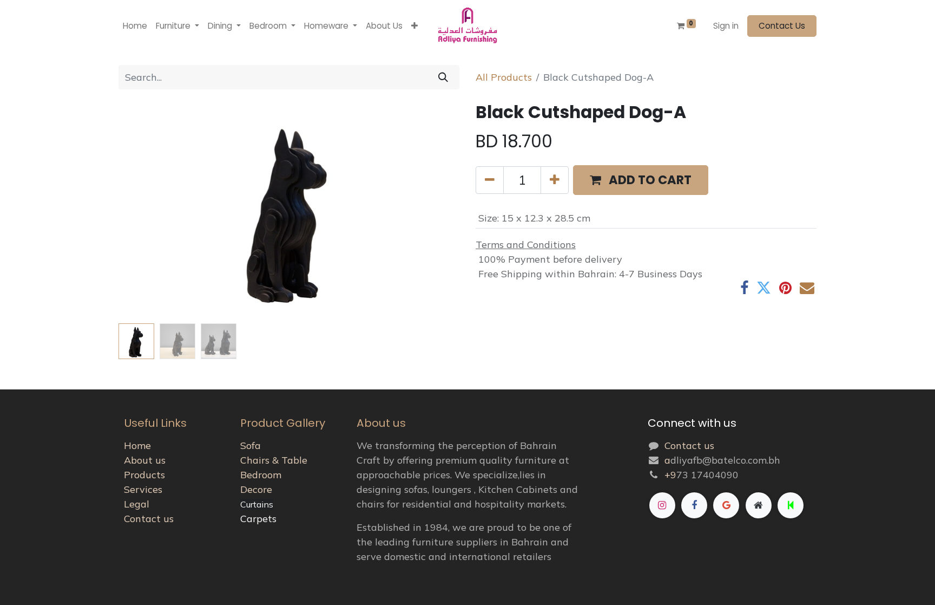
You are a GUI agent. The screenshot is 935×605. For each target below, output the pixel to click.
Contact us (149, 518)
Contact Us (782, 25)
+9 (670, 475)
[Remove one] (490, 180)
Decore (256, 489)
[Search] (443, 77)
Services (143, 489)
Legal (136, 504)
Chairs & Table (273, 460)
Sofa (250, 445)
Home (137, 445)
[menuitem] (135, 26)
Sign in (726, 25)
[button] (414, 26)
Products (144, 475)
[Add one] (555, 180)
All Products (504, 77)
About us (145, 460)
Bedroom (260, 475)
